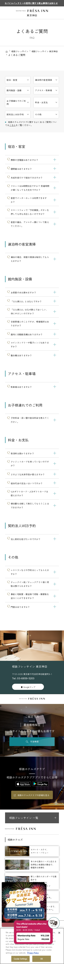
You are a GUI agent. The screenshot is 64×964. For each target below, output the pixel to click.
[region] (32, 946)
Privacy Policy (33, 952)
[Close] (59, 932)
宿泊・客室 (12, 79)
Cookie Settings (20, 958)
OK (41, 958)
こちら (12, 125)
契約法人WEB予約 (15, 114)
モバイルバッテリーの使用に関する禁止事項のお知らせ (31, 3)
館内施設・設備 (14, 90)
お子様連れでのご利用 (16, 102)
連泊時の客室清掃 (43, 79)
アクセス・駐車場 (43, 90)
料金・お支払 (41, 102)
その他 (38, 114)
